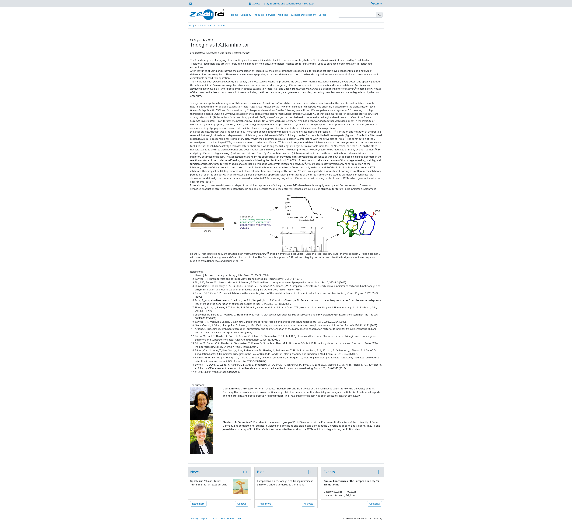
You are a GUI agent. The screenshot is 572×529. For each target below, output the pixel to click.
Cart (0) (378, 3)
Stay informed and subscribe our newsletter (289, 3)
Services (270, 14)
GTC (240, 518)
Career (322, 14)
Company (245, 14)
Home (234, 14)
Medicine (283, 14)
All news (241, 503)
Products (259, 14)
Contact (214, 518)
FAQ (223, 518)
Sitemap (231, 518)
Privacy (194, 518)
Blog (191, 25)
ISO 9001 (256, 3)
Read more (198, 503)
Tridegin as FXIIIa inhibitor (212, 25)
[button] (243, 472)
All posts (308, 503)
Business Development (303, 14)
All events (374, 503)
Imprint (204, 518)
